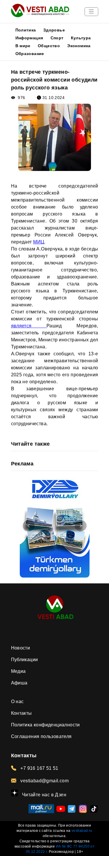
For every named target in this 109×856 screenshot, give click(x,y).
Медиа (18, 671)
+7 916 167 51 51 (38, 768)
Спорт (57, 38)
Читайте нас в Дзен (44, 794)
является (29, 325)
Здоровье (54, 30)
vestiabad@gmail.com (44, 780)
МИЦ (38, 241)
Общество (49, 45)
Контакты (21, 713)
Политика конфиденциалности (45, 724)
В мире (23, 45)
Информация (29, 38)
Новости (20, 647)
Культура (81, 38)
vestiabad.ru (82, 831)
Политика (25, 30)
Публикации (24, 659)
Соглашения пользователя (41, 736)
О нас (17, 701)
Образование (29, 53)
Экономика (79, 45)
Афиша (19, 682)
